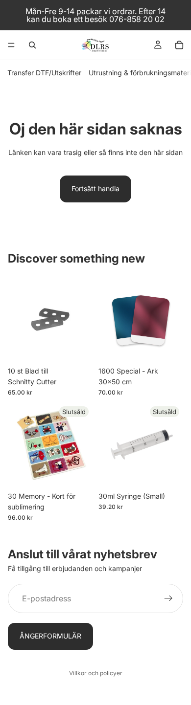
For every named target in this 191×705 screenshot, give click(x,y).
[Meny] (11, 45)
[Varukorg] (179, 45)
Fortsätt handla (95, 188)
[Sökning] (32, 45)
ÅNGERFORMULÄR (50, 636)
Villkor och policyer (95, 673)
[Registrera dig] (168, 598)
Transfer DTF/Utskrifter (44, 72)
